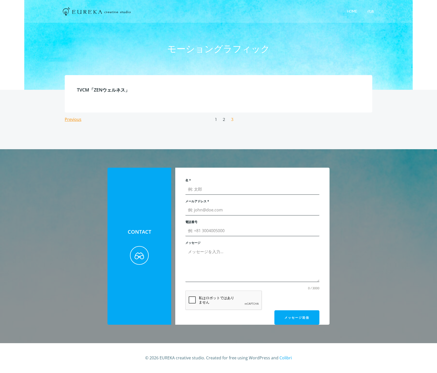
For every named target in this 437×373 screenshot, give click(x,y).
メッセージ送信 (297, 317)
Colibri (285, 358)
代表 (370, 11)
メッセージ (193, 242)
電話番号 (191, 222)
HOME (352, 11)
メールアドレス (197, 201)
